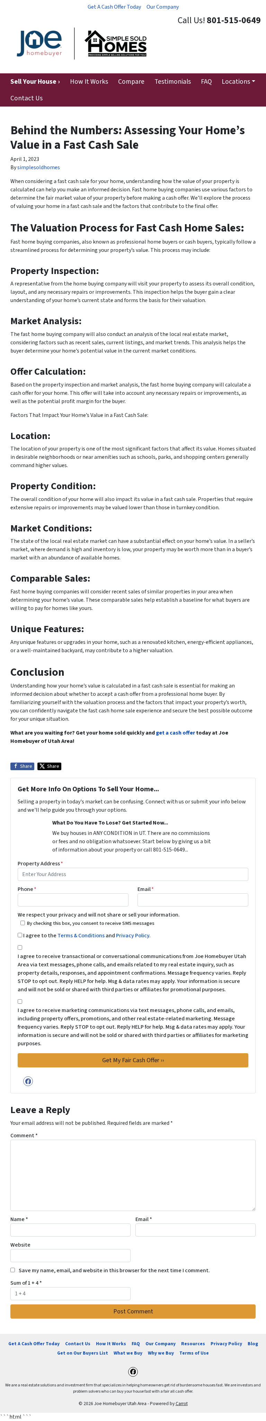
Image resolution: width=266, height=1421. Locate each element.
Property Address (40, 863)
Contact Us (26, 98)
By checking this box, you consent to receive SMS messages (90, 923)
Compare (131, 81)
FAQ (206, 81)
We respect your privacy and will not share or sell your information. (99, 915)
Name (19, 1219)
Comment (24, 1135)
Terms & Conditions (81, 935)
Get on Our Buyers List (82, 1353)
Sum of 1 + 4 (26, 1283)
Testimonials (172, 81)
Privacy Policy (132, 935)
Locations (236, 81)
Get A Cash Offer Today (114, 7)
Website (20, 1245)
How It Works (89, 81)
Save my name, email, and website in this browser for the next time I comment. (114, 1270)
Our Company (163, 7)
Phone (27, 889)
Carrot (182, 1403)
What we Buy (128, 1353)
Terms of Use (194, 1353)
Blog (253, 1343)
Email (146, 889)
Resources (193, 1343)
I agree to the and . (87, 935)
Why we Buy (161, 1353)
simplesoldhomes (38, 167)
